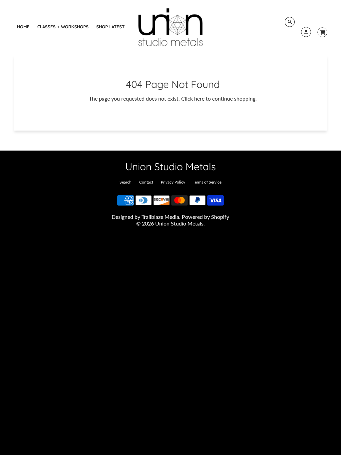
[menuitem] (23, 26)
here (199, 98)
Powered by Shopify (205, 217)
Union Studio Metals (170, 166)
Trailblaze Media (160, 217)
